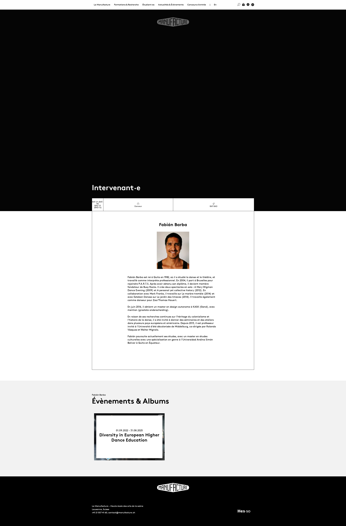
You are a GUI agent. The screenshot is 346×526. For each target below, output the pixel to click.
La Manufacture (102, 4)
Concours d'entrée (196, 4)
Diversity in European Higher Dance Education (129, 437)
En (215, 4)
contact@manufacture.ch (121, 512)
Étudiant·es (148, 4)
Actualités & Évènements (171, 4)
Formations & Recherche (126, 4)
